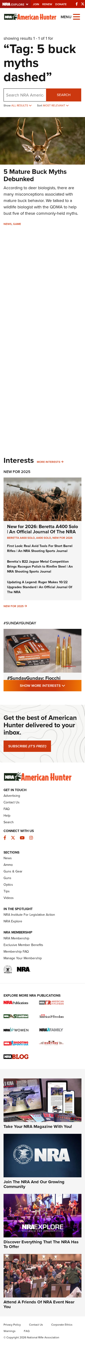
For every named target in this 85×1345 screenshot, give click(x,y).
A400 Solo (43, 538)
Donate (61, 4)
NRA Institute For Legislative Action (29, 914)
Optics (8, 884)
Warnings (10, 1331)
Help (7, 815)
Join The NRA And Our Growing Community (34, 1184)
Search (64, 94)
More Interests (48, 462)
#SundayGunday (20, 623)
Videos (9, 897)
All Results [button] (20, 105)
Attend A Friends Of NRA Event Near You (39, 1304)
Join (36, 4)
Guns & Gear (13, 871)
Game (17, 224)
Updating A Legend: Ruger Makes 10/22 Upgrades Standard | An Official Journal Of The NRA (39, 587)
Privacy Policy (12, 1325)
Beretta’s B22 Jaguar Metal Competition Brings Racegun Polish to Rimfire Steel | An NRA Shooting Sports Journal (40, 566)
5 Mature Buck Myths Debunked (35, 175)
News (8, 224)
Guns (7, 878)
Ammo (8, 864)
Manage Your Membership (23, 958)
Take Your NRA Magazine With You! (38, 1126)
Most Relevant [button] (54, 105)
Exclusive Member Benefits (23, 944)
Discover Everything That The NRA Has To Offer (41, 1244)
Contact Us (12, 802)
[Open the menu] (76, 16)
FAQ (7, 808)
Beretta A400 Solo (21, 538)
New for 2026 (62, 538)
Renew (47, 4)
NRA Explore (13, 921)
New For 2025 (17, 471)
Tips (7, 891)
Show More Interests (50, 685)
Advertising (12, 795)
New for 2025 (14, 606)
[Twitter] (82, 4)
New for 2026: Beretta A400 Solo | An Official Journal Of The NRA (42, 529)
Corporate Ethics (61, 1325)
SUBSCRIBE (27, 746)
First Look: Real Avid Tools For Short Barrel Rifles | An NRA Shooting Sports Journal (39, 548)
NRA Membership (16, 938)
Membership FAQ (16, 951)
